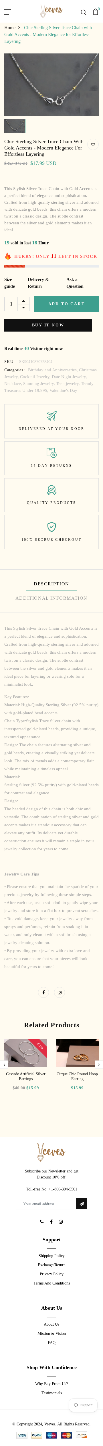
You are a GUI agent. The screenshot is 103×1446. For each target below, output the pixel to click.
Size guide (9, 283)
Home (9, 27)
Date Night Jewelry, (69, 376)
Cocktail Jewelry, (36, 376)
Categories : (14, 370)
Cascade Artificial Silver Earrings (25, 1076)
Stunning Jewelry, (39, 383)
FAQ (52, 1343)
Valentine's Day (63, 390)
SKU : (10, 362)
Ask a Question (75, 283)
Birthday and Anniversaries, (53, 370)
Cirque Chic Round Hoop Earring (77, 1076)
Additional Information (51, 598)
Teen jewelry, (68, 383)
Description (51, 583)
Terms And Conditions (51, 1283)
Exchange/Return (52, 1265)
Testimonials (51, 1393)
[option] (51, 84)
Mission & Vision (51, 1333)
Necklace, (13, 383)
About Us (51, 1324)
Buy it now (48, 325)
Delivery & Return (38, 283)
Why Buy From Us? (51, 1384)
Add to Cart (66, 304)
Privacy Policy (52, 1274)
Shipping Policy (52, 1256)
